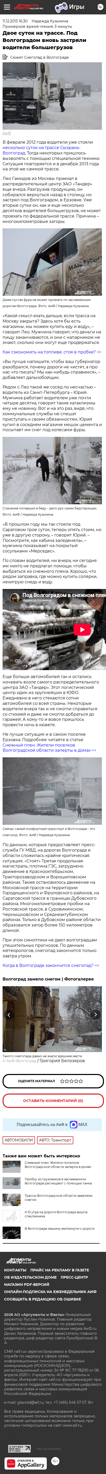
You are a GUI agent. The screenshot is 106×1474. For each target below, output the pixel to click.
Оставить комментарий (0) (53, 1100)
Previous (8, 1015)
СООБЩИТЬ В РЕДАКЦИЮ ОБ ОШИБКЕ (42, 1299)
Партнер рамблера (48, 1448)
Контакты (15, 1270)
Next (95, 1015)
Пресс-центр (74, 1277)
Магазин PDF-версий (26, 1284)
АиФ (7, 133)
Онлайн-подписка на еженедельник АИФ (50, 1291)
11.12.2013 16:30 (15, 21)
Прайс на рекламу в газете (59, 1270)
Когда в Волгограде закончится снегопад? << (51, 965)
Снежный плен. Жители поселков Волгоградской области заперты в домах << (49, 748)
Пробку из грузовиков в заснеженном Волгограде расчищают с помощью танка (58, 1181)
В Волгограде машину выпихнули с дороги (59, 1228)
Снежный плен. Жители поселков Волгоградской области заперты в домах (58, 1165)
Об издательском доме (30, 1277)
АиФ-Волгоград (21, 1061)
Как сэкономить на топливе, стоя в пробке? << (52, 352)
